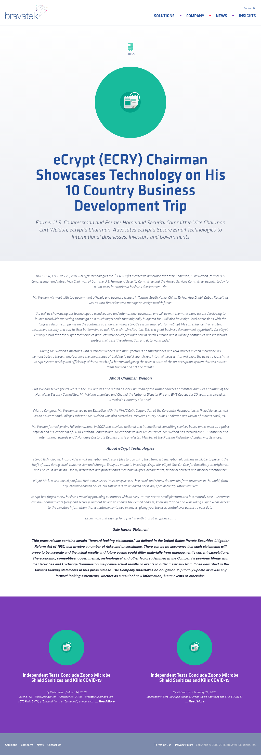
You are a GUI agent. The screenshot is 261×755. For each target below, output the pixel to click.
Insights (247, 15)
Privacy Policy (184, 745)
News (221, 15)
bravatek (27, 13)
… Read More (105, 701)
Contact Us (250, 8)
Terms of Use (162, 745)
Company (195, 15)
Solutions (164, 15)
